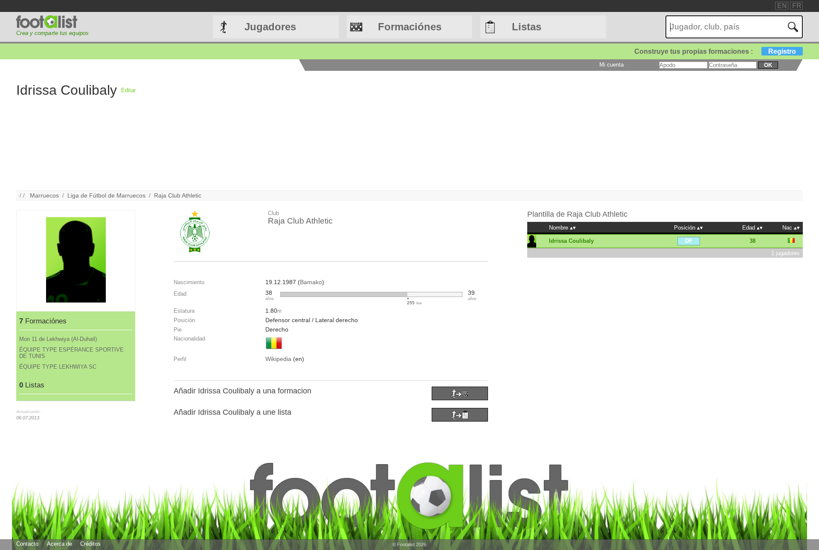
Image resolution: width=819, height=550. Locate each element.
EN (782, 5)
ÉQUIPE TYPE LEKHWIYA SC (57, 367)
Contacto (27, 544)
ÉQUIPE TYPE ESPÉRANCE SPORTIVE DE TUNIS (71, 352)
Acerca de (59, 544)
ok (768, 65)
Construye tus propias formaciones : (715, 51)
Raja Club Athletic (177, 195)
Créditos (90, 544)
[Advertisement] (392, 130)
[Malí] (273, 349)
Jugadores (270, 26)
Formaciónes (409, 26)
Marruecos (44, 195)
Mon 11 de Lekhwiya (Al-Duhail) (58, 339)
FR (797, 5)
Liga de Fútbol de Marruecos (106, 195)
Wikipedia (278, 358)
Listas (526, 26)
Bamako (311, 282)
